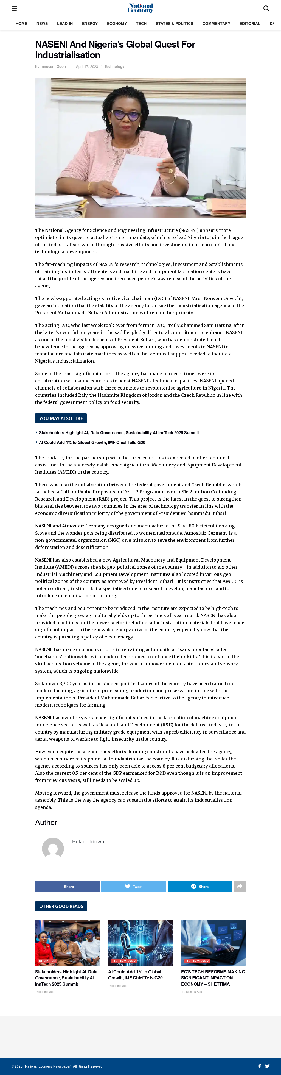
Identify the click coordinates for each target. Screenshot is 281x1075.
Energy (90, 23)
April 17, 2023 (87, 66)
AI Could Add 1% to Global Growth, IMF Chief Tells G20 (92, 442)
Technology (114, 66)
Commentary (216, 23)
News (42, 23)
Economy (117, 23)
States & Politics (174, 23)
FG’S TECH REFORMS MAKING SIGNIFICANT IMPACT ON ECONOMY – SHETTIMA (213, 977)
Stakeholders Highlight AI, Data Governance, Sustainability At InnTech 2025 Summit (119, 432)
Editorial (250, 23)
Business (47, 961)
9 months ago (44, 991)
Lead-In (65, 23)
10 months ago (191, 991)
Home (21, 23)
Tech (141, 23)
